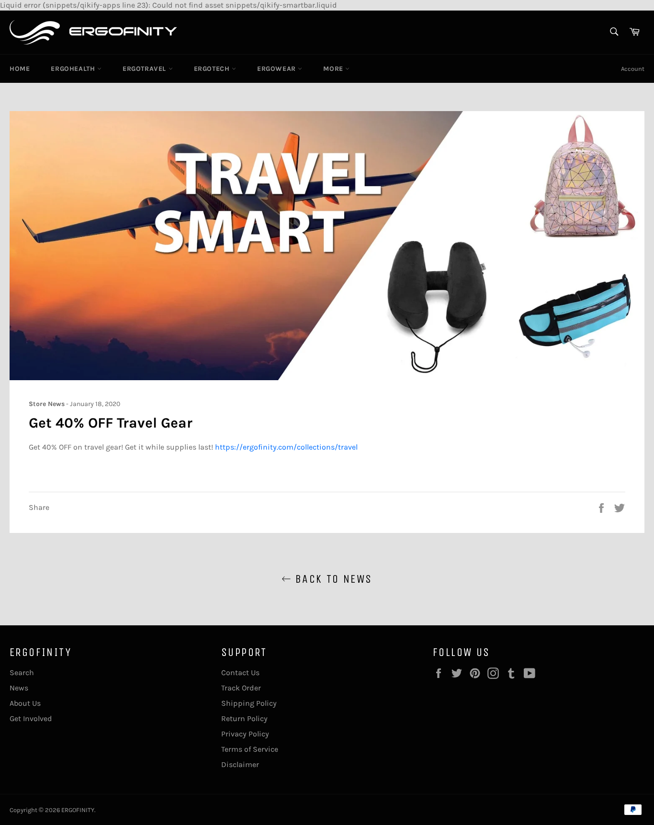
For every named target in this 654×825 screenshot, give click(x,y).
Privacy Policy (245, 733)
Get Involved (31, 718)
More (334, 69)
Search (22, 672)
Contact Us (240, 672)
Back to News (331, 579)
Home (20, 69)
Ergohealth (74, 69)
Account (632, 68)
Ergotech (213, 69)
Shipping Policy (249, 703)
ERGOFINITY (77, 810)
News (19, 687)
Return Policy (244, 718)
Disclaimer (240, 764)
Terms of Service (249, 749)
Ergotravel (146, 69)
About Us (25, 703)
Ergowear (277, 69)
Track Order (241, 687)
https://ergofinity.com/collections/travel (286, 447)
